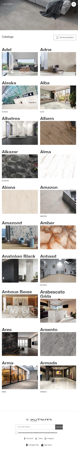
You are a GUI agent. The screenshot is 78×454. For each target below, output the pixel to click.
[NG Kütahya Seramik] (39, 420)
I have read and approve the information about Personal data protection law (37, 432)
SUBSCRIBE (59, 427)
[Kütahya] (7, 4)
